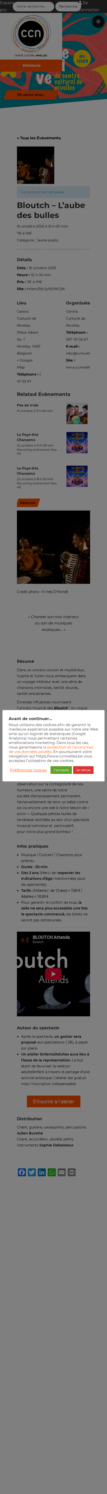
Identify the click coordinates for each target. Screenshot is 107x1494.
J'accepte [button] (61, 770)
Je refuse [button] (83, 770)
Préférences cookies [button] (28, 770)
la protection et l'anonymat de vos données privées (51, 749)
